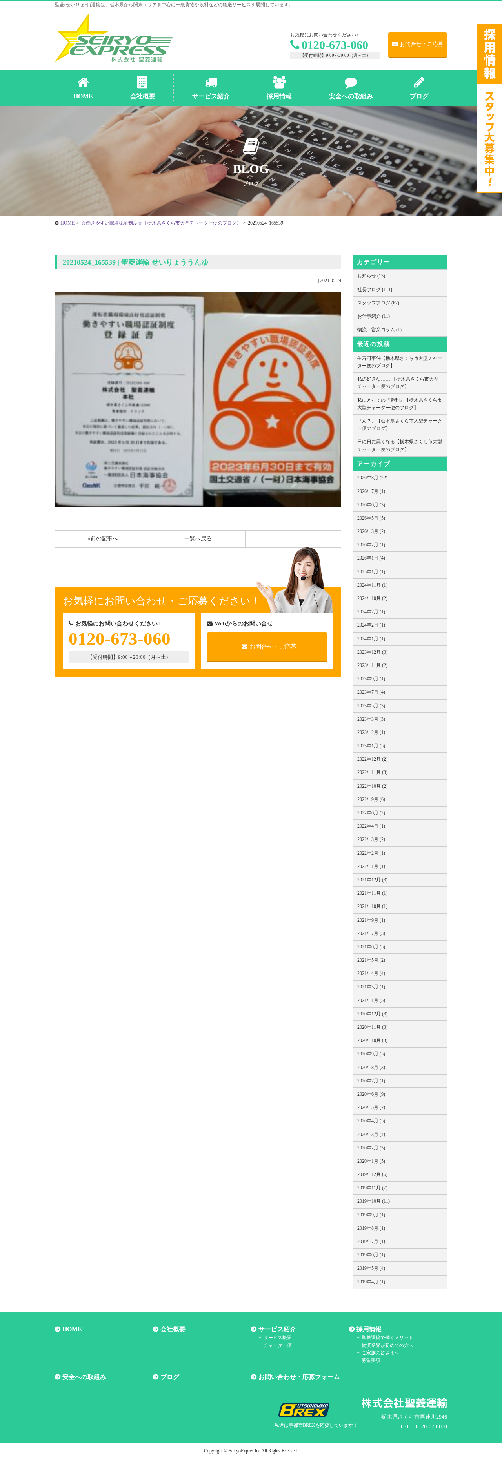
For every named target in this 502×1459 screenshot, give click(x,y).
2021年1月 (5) (371, 1000)
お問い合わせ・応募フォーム (299, 1377)
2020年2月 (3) (371, 1148)
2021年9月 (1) (371, 920)
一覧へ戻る (198, 539)
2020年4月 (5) (371, 1121)
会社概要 (173, 1329)
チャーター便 (278, 1345)
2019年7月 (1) (371, 1241)
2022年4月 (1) (371, 826)
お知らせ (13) (371, 276)
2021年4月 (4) (371, 973)
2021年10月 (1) (372, 906)
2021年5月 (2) (371, 960)
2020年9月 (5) (371, 1054)
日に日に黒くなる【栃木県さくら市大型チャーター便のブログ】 (399, 445)
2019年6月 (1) (371, 1255)
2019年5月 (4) (371, 1268)
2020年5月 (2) (371, 1107)
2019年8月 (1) (371, 1228)
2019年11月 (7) (372, 1188)
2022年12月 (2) (372, 759)
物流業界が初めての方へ (387, 1345)
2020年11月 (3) (372, 1027)
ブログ (169, 1377)
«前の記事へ (103, 539)
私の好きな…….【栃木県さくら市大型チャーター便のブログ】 (397, 382)
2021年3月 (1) (371, 987)
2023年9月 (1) (371, 678)
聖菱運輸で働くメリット (387, 1337)
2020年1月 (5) (371, 1161)
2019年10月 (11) (373, 1201)
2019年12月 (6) (372, 1174)
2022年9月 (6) (371, 799)
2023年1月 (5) (371, 746)
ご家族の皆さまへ (380, 1353)
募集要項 (371, 1360)
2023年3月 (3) (371, 719)
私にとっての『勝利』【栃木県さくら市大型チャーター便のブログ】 (399, 403)
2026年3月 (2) (371, 531)
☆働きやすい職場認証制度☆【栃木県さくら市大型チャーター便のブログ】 (161, 223)
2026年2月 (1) (371, 544)
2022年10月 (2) (372, 786)
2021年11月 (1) (372, 893)
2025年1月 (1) (371, 572)
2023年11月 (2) (372, 665)
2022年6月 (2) (371, 813)
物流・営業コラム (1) (379, 329)
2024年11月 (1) (372, 585)
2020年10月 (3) (372, 1040)
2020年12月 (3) (372, 1014)
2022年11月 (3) (372, 772)
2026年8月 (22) (372, 477)
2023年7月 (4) (371, 692)
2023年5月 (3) (371, 706)
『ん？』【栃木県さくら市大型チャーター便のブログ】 (399, 424)
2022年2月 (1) (371, 853)
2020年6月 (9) (371, 1094)
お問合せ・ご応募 (422, 44)
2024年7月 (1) (371, 611)
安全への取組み (84, 1377)
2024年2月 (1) (371, 625)
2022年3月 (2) (371, 839)
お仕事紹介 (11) (373, 316)
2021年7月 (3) (371, 933)
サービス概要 (278, 1337)
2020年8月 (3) (371, 1067)
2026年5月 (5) (371, 518)
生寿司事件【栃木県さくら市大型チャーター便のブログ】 (399, 361)
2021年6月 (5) (371, 947)
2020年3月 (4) (371, 1134)
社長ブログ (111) (374, 289)
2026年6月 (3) (371, 504)
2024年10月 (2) (372, 598)
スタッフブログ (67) (378, 303)
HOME (67, 223)
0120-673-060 (335, 44)
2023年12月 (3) (372, 652)
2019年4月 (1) (371, 1282)
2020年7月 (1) (371, 1081)
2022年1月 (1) (371, 866)
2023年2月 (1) (371, 732)
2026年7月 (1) (371, 491)
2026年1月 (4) (371, 558)
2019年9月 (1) (371, 1215)
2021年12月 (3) (372, 880)
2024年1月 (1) (371, 639)
